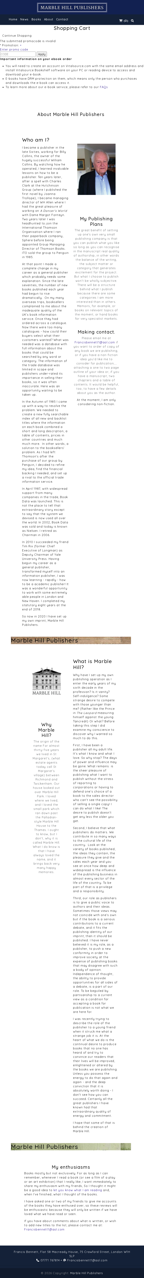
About (48, 19)
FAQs (104, 87)
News (24, 19)
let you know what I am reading (77, 1190)
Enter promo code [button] (14, 49)
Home (13, 19)
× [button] (21, 45)
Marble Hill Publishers (86, 1273)
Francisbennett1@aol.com (95, 342)
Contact (62, 19)
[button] (36, 20)
